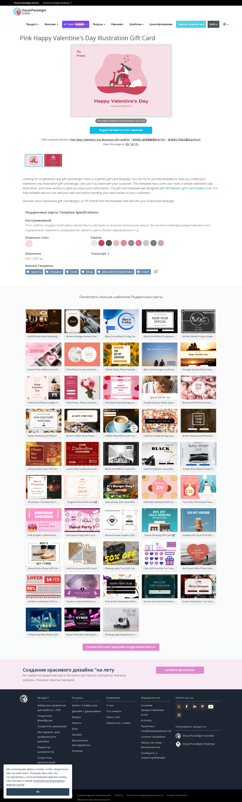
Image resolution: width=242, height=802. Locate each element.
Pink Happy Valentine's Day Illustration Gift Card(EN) (100, 139)
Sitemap (77, 751)
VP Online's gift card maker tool (188, 188)
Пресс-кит (113, 717)
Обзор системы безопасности (93, 799)
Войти (213, 24)
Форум (76, 717)
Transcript (98, 253)
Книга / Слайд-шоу (84, 705)
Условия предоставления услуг (152, 710)
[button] (51, 24)
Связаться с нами (118, 723)
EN (127, 144)
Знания (77, 734)
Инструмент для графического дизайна (48, 736)
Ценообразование (161, 24)
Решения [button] (116, 24)
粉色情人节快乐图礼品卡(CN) (184, 139)
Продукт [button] (31, 24)
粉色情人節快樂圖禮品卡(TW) (149, 139)
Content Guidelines (153, 736)
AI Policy (146, 720)
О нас (110, 705)
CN (136, 144)
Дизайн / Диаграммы (86, 711)
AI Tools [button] (73, 24)
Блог (75, 728)
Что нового (113, 711)
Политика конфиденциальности (145, 795)
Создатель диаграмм (52, 726)
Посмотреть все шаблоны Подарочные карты (121, 647)
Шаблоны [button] (136, 24)
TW (132, 144)
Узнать (76, 723)
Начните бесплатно (180, 670)
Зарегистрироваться (191, 24)
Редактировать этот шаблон (121, 130)
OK (38, 791)
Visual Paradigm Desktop (56, 2)
